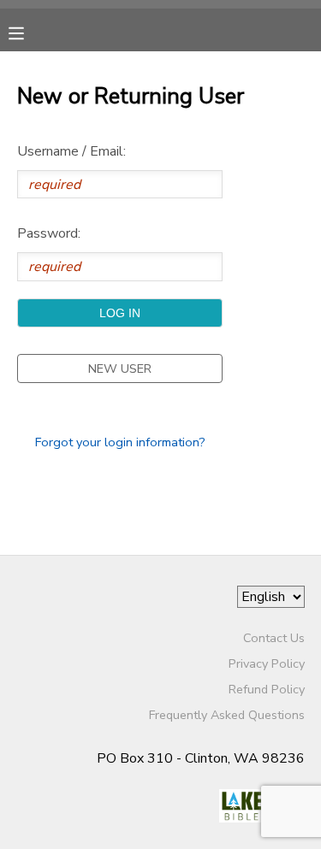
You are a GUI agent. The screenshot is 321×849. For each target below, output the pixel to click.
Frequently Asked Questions (227, 714)
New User (120, 368)
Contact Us (274, 637)
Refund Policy (267, 689)
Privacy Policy (267, 663)
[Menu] (29, 32)
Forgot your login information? (120, 442)
